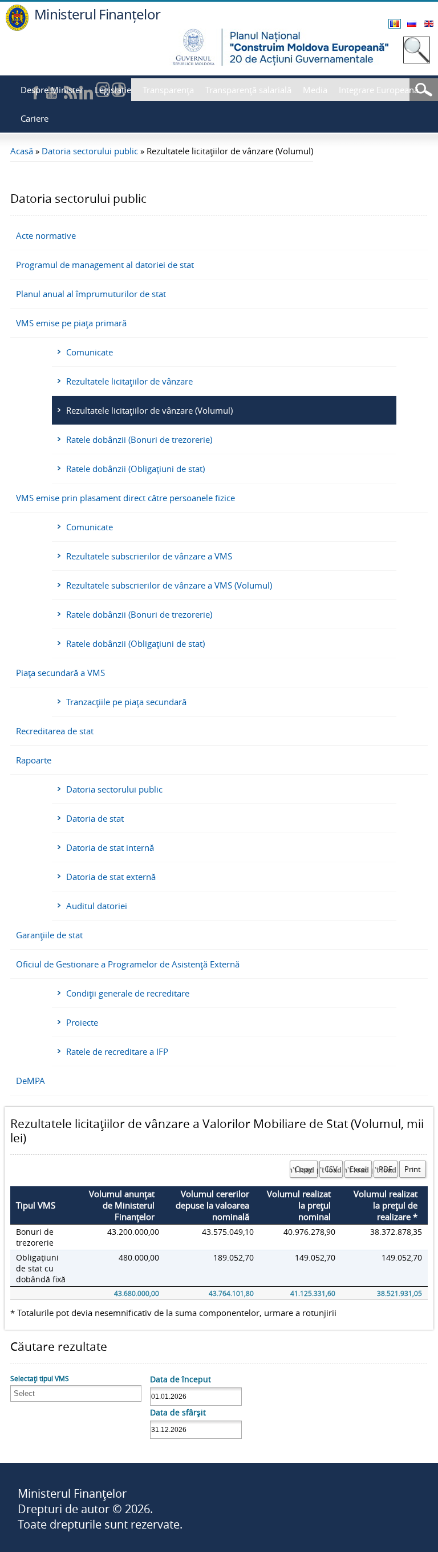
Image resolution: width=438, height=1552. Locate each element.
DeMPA (30, 1080)
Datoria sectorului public (90, 151)
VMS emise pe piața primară (71, 323)
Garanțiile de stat (49, 935)
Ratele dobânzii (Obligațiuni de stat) (135, 468)
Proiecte (82, 1022)
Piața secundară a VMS (60, 672)
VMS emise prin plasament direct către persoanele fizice (125, 497)
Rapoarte (33, 760)
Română (394, 24)
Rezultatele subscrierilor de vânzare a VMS (149, 556)
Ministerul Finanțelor (97, 14)
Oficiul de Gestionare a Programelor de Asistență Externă (128, 964)
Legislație (113, 89)
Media (315, 89)
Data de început (180, 1379)
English (428, 24)
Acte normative (46, 235)
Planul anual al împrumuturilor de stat (91, 293)
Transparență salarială (248, 89)
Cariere (34, 118)
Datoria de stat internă (110, 847)
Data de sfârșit (178, 1412)
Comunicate (89, 352)
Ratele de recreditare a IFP (117, 1051)
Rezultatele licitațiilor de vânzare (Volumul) (149, 410)
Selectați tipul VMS (39, 1378)
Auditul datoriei (96, 905)
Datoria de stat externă (111, 876)
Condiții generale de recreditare (127, 993)
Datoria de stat (95, 818)
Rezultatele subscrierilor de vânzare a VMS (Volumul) (169, 585)
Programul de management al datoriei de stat (105, 264)
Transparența (168, 89)
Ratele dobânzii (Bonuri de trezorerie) (139, 439)
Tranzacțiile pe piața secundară (126, 701)
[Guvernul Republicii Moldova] (17, 27)
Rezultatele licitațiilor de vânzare (129, 381)
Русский (411, 24)
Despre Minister (52, 89)
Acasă (21, 151)
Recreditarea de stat (55, 731)
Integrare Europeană (379, 89)
